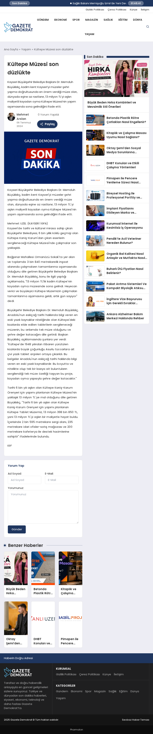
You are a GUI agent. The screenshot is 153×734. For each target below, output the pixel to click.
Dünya (137, 20)
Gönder (17, 529)
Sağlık (108, 20)
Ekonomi (60, 20)
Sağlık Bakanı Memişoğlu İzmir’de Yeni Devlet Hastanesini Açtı (104, 3)
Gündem (43, 20)
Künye (133, 9)
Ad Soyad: (15, 473)
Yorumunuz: (16, 488)
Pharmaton (76, 729)
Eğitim (122, 20)
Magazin (91, 20)
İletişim (145, 9)
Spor (76, 20)
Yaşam (89, 34)
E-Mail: (49, 473)
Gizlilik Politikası (95, 9)
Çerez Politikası (117, 9)
